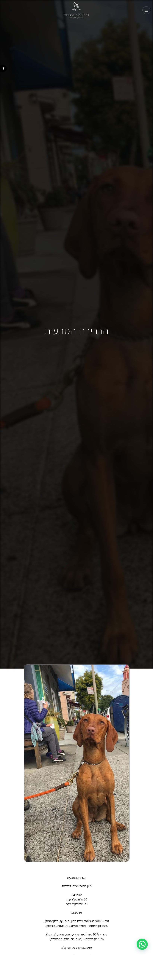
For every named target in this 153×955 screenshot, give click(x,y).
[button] (3, 68)
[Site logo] (76, 10)
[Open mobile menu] (146, 10)
